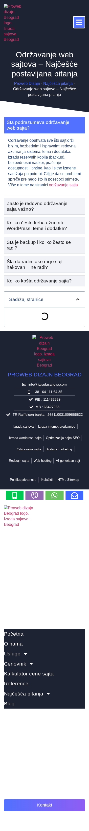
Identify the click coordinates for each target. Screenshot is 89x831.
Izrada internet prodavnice (56, 426)
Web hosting (42, 460)
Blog (9, 703)
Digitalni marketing (58, 449)
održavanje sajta (63, 185)
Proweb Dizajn (27, 83)
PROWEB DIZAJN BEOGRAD (45, 374)
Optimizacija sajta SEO (63, 438)
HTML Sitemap (68, 480)
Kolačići (47, 480)
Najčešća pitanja (58, 83)
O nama (13, 643)
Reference (16, 683)
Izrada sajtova (23, 426)
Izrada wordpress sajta (25, 438)
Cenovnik (15, 664)
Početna (13, 634)
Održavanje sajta (29, 449)
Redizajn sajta (19, 460)
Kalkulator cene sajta (29, 673)
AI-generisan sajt (68, 460)
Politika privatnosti (23, 480)
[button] (78, 299)
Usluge (12, 653)
